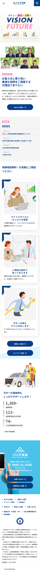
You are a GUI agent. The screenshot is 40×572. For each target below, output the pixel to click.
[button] (20, 107)
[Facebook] (20, 521)
